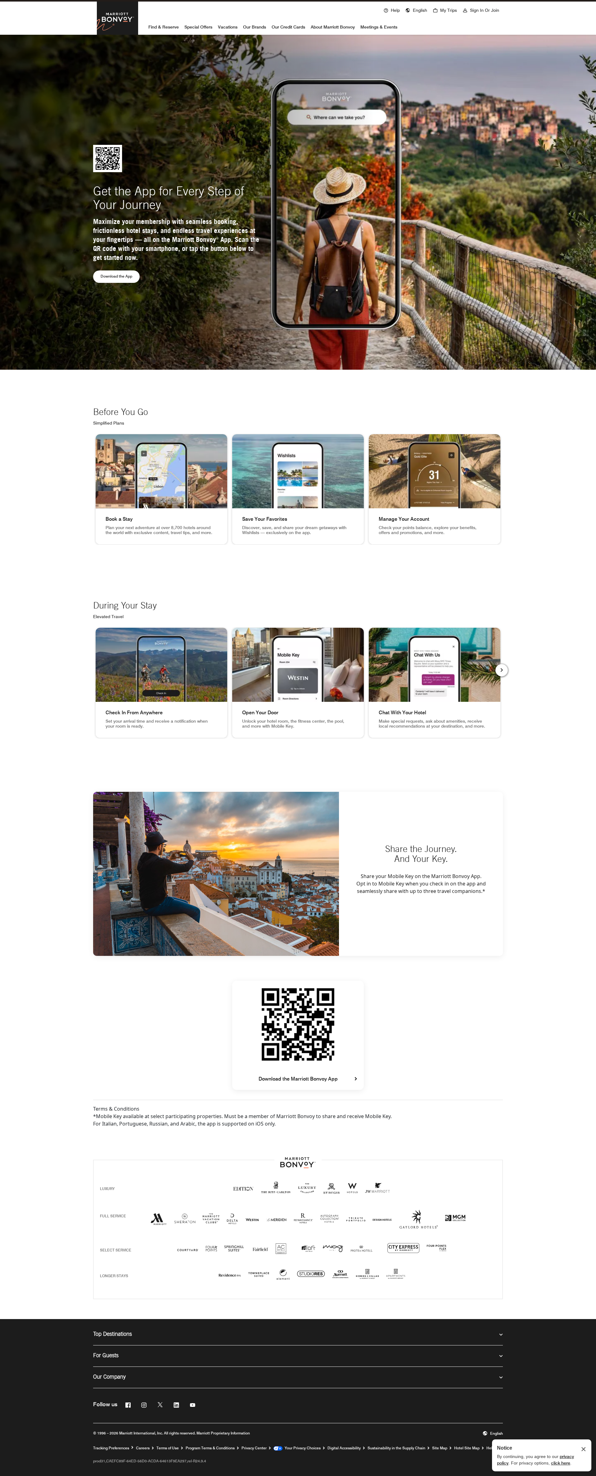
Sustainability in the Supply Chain (396, 1448)
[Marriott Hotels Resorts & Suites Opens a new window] (159, 1221)
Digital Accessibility (344, 1448)
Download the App (120, 276)
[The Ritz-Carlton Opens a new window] (276, 1191)
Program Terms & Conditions (210, 1448)
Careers (143, 1448)
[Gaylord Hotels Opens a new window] (419, 1224)
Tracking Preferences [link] (111, 1448)
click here (560, 1462)
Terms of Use (167, 1448)
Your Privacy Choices (301, 1448)
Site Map (439, 1448)
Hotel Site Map (467, 1448)
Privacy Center (254, 1448)
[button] (416, 9)
